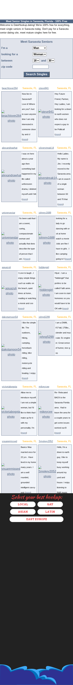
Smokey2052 (46, 441)
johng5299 (44, 317)
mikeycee (44, 386)
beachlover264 (10, 88)
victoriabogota (9, 386)
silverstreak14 (46, 147)
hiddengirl (44, 267)
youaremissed (9, 441)
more (25, 139)
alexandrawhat (9, 147)
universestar (8, 212)
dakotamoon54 (10, 317)
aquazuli (6, 267)
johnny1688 (45, 212)
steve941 (44, 88)
